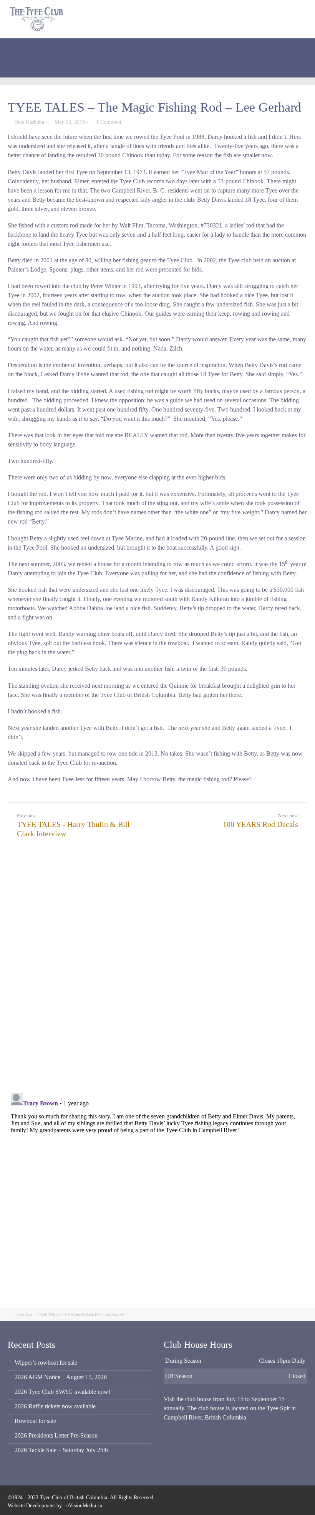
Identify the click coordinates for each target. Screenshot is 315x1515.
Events (31, 67)
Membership (101, 47)
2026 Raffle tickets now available (55, 1406)
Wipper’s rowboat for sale (46, 1362)
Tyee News (286, 47)
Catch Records (198, 47)
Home (30, 47)
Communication (148, 47)
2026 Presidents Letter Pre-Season (56, 1435)
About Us (62, 47)
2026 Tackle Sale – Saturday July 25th (61, 1450)
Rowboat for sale (35, 1421)
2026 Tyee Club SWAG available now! (62, 1391)
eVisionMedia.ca (84, 1505)
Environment (244, 47)
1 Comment (108, 122)
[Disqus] (157, 971)
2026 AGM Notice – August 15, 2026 (61, 1377)
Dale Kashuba (29, 122)
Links (59, 67)
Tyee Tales (25, 1314)
